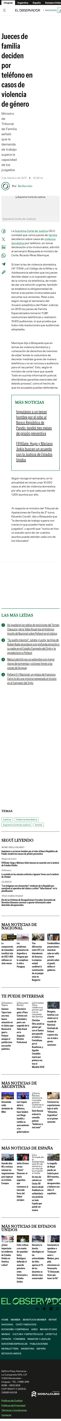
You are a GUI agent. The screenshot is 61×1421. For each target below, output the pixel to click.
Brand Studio (48, 1329)
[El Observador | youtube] (51, 1303)
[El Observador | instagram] (45, 1303)
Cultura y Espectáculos (27, 1334)
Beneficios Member (34, 1319)
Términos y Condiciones (14, 1410)
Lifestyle (51, 1334)
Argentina (22, 2)
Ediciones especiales (14, 1343)
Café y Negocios (26, 1324)
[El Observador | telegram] (51, 1308)
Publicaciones (39, 1343)
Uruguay (8, 2)
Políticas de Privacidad (13, 1405)
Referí (53, 1319)
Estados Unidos (11, 1353)
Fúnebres (19, 1339)
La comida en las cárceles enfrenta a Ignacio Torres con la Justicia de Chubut (30, 875)
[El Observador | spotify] (44, 1308)
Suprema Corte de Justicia (31, 231)
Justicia (7, 819)
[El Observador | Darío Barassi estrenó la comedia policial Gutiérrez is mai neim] (38, 1106)
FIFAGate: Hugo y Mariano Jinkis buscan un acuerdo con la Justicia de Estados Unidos (30, 864)
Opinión (6, 1339)
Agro (34, 1329)
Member (15, 1319)
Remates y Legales (39, 1339)
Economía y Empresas (15, 1329)
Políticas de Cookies (12, 1400)
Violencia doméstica (26, 819)
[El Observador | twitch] (58, 1308)
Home (4, 1319)
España (41, 1348)
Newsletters (9, 1348)
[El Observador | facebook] (39, 1303)
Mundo (5, 1334)
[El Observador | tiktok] (58, 1303)
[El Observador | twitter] (33, 1303)
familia (53, 235)
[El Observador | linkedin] (37, 1308)
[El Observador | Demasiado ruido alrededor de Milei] (7, 1098)
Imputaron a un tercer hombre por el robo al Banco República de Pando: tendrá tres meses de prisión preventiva (29, 852)
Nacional (51, 10)
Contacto (6, 1415)
